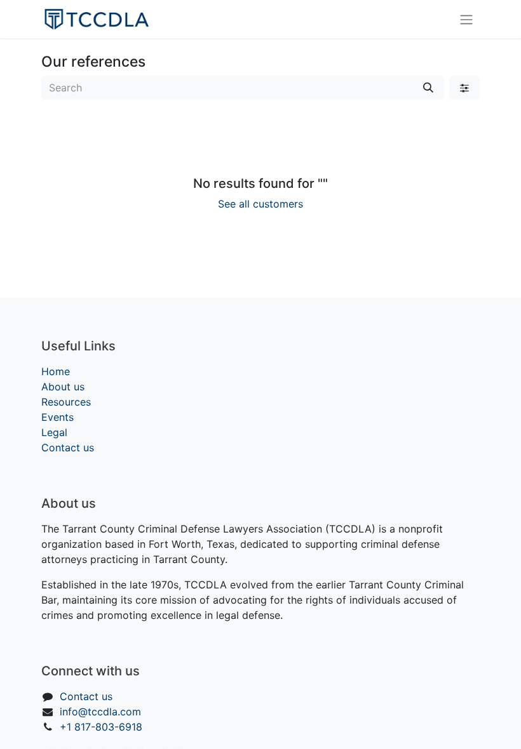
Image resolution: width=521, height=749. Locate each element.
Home (55, 371)
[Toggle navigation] (466, 19)
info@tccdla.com (100, 711)
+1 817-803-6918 (101, 726)
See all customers (260, 203)
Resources (66, 401)
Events (57, 417)
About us (63, 386)
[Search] (428, 88)
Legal (54, 432)
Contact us (67, 447)
